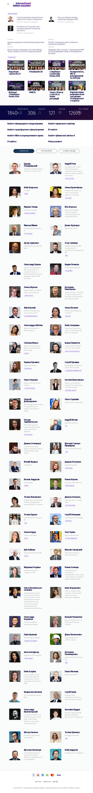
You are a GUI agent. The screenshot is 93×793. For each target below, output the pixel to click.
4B (66, 426)
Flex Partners (28, 368)
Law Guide (68, 198)
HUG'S (26, 556)
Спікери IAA (24, 151)
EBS (66, 256)
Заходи (55, 782)
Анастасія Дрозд (31, 652)
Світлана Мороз (31, 343)
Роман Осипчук (72, 567)
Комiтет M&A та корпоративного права (25, 135)
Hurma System (29, 658)
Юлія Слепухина (72, 325)
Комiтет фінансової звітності (61, 135)
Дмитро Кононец (72, 497)
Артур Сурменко (31, 243)
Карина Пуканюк (31, 362)
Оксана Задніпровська (31, 421)
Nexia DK (67, 316)
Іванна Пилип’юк (72, 343)
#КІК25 (32, 92)
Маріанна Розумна (32, 567)
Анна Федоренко (73, 588)
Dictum (26, 353)
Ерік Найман (29, 549)
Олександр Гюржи (32, 264)
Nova (26, 538)
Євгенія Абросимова (74, 380)
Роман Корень (71, 479)
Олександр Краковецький (31, 710)
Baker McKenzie (69, 486)
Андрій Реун (70, 163)
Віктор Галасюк (31, 732)
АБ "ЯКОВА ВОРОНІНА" (31, 316)
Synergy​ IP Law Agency (31, 641)
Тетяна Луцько (30, 514)
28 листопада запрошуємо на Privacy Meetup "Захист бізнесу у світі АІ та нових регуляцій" (24, 51)
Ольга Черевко (31, 380)
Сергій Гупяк (70, 692)
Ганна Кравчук (30, 634)
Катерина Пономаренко (71, 653)
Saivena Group (29, 296)
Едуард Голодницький (30, 164)
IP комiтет (53, 129)
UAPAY (26, 194)
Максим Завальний (73, 549)
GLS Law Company (30, 388)
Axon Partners (28, 435)
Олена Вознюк (71, 307)
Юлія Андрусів (71, 750)
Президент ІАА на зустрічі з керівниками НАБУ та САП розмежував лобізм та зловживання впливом (66, 51)
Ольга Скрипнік (72, 399)
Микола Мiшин (30, 225)
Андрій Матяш (71, 420)
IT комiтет (12, 141)
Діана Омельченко (73, 634)
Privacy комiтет (55, 141)
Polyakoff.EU (68, 271)
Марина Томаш (30, 207)
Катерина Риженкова (70, 288)
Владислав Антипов (33, 692)
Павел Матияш (71, 671)
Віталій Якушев (31, 462)
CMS (66, 452)
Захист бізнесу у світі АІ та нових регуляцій (56, 95)
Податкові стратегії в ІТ (15, 72)
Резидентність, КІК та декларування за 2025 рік (77, 74)
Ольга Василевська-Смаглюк (33, 589)
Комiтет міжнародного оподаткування (25, 123)
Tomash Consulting (30, 213)
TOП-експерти (46, 151)
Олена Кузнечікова (73, 187)
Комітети (47, 782)
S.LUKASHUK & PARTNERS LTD (73, 371)
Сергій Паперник (72, 514)
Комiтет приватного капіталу (61, 123)
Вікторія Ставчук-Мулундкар (73, 444)
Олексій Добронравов (30, 400)
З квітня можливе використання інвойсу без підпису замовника (30, 18)
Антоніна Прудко (72, 709)
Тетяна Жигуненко (32, 497)
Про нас (38, 782)
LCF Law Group (69, 178)
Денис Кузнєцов (72, 225)
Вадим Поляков (72, 264)
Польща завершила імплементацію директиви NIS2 (25, 43)
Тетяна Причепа (72, 732)
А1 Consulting (28, 234)
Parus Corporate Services (72, 351)
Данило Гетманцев (32, 443)
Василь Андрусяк (32, 479)
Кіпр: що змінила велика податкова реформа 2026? (68, 18)
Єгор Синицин (71, 243)
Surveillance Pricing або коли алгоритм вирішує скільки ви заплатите (28, 28)
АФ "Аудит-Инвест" (70, 390)
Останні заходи (69, 151)
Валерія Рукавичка (73, 617)
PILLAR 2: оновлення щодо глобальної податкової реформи (63, 43)
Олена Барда (30, 532)
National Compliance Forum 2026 (14, 94)
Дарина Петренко (73, 462)
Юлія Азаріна (30, 671)
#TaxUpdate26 (36, 71)
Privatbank (68, 521)
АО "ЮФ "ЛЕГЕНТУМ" (71, 538)
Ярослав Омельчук (32, 750)
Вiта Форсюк (71, 207)
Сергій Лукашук (72, 362)
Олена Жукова (30, 287)
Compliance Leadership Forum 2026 (55, 73)
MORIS (26, 486)
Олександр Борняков (29, 618)
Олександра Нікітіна (33, 325)
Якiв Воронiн (29, 307)
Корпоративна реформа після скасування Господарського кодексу (77, 96)
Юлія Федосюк (31, 187)
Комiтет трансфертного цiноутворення (25, 129)
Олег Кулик (70, 532)
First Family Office (70, 505)
